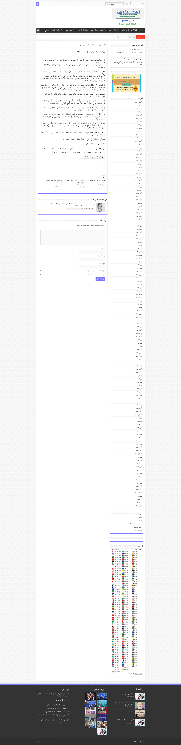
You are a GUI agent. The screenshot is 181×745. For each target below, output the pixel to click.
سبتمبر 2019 (139, 372)
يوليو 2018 (139, 418)
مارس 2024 (139, 196)
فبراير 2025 (139, 161)
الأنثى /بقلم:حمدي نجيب (136, 49)
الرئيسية (142, 4)
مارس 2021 (139, 314)
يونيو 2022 (139, 265)
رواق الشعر (94, 30)
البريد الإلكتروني (101, 256)
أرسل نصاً (128, 4)
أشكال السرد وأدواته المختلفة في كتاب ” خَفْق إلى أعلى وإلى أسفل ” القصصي (53, 721)
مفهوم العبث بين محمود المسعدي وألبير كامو (122, 37)
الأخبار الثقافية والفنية (128, 30)
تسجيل (140, 517)
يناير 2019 (139, 398)
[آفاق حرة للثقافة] (128, 16)
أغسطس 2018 (138, 415)
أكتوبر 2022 (139, 252)
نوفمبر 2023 (139, 209)
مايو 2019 (139, 385)
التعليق (103, 229)
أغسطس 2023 (138, 219)
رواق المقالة (98, 45)
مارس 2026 (139, 118)
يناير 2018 (139, 437)
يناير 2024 (139, 203)
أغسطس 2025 (138, 141)
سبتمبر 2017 (139, 450)
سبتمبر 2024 (139, 177)
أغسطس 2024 (138, 180)
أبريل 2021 (139, 310)
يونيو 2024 (139, 187)
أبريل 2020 (139, 349)
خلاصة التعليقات (138, 527)
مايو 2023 (139, 229)
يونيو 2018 (139, 421)
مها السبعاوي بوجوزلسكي (64, 714)
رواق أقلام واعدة (114, 30)
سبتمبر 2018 (139, 411)
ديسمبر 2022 (138, 245)
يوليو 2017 (139, 457)
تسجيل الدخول (138, 520)
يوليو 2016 (139, 496)
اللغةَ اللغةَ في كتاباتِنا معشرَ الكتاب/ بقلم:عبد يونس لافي (54, 181)
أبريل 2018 (139, 428)
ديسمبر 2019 (138, 363)
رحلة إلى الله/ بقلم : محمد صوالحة (97, 180)
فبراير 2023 (139, 239)
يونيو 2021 (139, 304)
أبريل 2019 (139, 389)
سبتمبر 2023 (139, 216)
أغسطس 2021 (138, 297)
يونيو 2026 (139, 109)
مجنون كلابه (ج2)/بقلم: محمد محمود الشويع (55, 711)
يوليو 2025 (139, 144)
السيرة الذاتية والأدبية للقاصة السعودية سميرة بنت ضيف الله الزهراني (53, 715)
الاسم (103, 248)
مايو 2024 (139, 190)
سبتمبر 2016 (139, 490)
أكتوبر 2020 (139, 330)
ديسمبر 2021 (138, 284)
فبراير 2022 (139, 278)
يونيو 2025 (139, 148)
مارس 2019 (139, 392)
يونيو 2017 (139, 460)
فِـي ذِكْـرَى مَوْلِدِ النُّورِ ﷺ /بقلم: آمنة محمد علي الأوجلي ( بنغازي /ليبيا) (127, 63)
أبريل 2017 (139, 467)
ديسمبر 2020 (138, 323)
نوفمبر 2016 (139, 483)
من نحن (135, 4)
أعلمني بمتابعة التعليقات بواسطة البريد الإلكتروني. (94, 271)
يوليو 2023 (139, 223)
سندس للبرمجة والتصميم (41, 741)
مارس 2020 (139, 353)
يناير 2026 (139, 125)
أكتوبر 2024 (139, 174)
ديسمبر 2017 (138, 441)
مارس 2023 (139, 236)
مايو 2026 (139, 112)
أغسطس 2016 (138, 493)
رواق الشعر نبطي (71, 30)
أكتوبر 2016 (139, 486)
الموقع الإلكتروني (101, 263)
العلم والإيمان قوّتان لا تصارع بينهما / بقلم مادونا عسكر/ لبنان (75, 181)
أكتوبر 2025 (139, 135)
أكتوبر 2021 (139, 291)
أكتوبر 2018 (139, 408)
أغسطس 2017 (138, 454)
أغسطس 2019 (138, 376)
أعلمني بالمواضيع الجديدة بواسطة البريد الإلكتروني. (94, 274)
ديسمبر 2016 (138, 480)
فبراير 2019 (139, 395)
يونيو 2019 (139, 382)
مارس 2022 (139, 275)
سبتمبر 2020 (139, 333)
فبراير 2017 (139, 473)
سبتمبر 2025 (139, 138)
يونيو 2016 (139, 499)
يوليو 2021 (139, 301)
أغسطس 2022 (138, 258)
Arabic (108, 4)
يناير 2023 (139, 242)
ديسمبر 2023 (138, 206)
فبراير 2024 (139, 200)
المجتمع (47, 30)
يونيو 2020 (139, 343)
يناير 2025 (139, 164)
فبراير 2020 (139, 356)
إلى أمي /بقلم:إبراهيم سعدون (52, 708)
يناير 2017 (139, 476)
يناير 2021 (139, 320)
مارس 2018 (139, 431)
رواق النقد (103, 30)
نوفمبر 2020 (139, 327)
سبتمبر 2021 (139, 294)
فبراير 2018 (139, 434)
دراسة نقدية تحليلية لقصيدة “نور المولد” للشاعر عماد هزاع (129, 52)
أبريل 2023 (139, 232)
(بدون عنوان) (138, 56)
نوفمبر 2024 (139, 170)
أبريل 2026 (139, 115)
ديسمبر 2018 (138, 402)
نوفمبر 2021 (139, 288)
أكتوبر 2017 (139, 447)
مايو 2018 (139, 424)
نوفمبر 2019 (139, 366)
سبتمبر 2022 (139, 255)
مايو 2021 (139, 307)
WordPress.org (138, 530)
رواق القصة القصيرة (57, 30)
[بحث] (37, 4)
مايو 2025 (139, 151)
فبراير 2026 (139, 122)
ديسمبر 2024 (138, 167)
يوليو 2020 (139, 340)
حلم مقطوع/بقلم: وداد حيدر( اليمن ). (53, 705)
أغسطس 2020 (138, 336)
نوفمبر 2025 (139, 131)
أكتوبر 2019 (139, 369)
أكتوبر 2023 (139, 213)
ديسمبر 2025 (138, 128)
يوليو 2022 (139, 262)
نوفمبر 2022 (139, 249)
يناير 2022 (139, 281)
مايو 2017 (139, 463)
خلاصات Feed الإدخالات (135, 524)
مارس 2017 (139, 470)
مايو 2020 (139, 346)
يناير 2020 (139, 359)
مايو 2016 (139, 503)
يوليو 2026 (139, 105)
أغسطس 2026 (138, 102)
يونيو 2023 (139, 226)
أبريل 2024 (139, 193)
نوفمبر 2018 (139, 405)
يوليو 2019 (139, 379)
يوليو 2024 (139, 183)
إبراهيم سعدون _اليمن (64, 708)
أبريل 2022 (139, 271)
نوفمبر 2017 (139, 444)
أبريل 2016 (139, 506)
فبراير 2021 (139, 317)
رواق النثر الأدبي (83, 30)
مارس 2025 (139, 157)
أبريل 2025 (139, 154)
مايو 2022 (139, 268)
